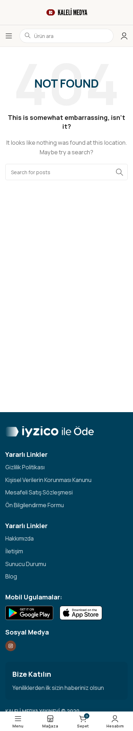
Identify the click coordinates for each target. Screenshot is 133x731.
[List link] (66, 467)
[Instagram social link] (10, 646)
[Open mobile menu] (9, 36)
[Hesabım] (124, 36)
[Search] (119, 172)
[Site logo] (66, 12)
